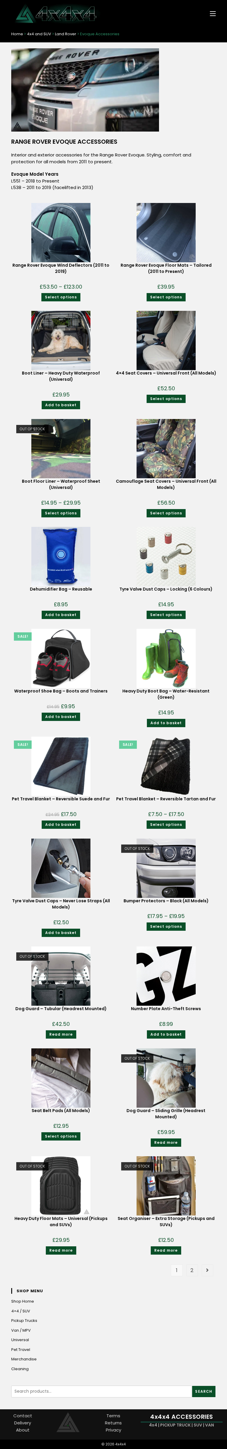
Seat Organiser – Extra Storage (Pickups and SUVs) (166, 1222)
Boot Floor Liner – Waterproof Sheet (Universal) (61, 484)
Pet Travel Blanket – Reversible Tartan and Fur (166, 799)
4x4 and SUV (39, 34)
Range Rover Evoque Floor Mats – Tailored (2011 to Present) (166, 268)
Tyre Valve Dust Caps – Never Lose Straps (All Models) (61, 904)
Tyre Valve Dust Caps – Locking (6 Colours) (166, 589)
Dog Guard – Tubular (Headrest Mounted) (61, 1009)
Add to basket (61, 404)
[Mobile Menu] (210, 13)
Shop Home (22, 1301)
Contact (22, 1416)
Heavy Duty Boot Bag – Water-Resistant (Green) (166, 694)
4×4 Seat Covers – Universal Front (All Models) (166, 373)
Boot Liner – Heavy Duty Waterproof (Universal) (61, 376)
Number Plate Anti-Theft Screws (166, 1009)
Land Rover (65, 34)
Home (17, 34)
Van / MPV (21, 1330)
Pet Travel (20, 1349)
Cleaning (20, 1369)
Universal (20, 1340)
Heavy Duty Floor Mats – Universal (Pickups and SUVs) (61, 1222)
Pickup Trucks (24, 1320)
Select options (61, 297)
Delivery (22, 1423)
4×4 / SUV (20, 1311)
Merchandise (24, 1359)
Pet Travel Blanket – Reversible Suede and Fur (61, 799)
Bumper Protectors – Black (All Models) (166, 901)
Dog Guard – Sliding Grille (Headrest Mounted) (166, 1114)
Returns (113, 1423)
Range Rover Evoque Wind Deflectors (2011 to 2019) (60, 268)
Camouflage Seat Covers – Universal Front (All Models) (166, 484)
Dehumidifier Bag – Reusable (61, 589)
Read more (61, 1034)
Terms (113, 1416)
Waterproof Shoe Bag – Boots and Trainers (61, 691)
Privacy (113, 1430)
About (23, 1430)
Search (203, 1391)
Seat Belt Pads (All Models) (61, 1111)
